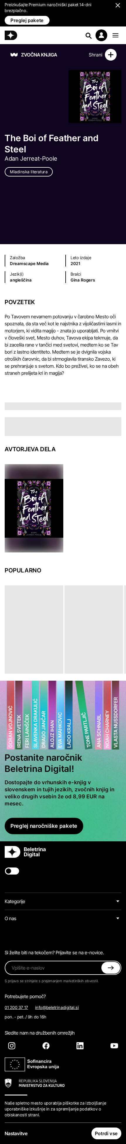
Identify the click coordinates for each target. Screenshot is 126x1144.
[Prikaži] (115, 35)
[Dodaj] (111, 55)
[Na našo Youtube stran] (114, 1045)
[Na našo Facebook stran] (46, 1045)
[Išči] (88, 35)
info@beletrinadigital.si (57, 1007)
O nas (10, 918)
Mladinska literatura (28, 171)
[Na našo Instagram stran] (11, 1045)
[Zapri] (110, 968)
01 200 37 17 (16, 1007)
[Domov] (11, 35)
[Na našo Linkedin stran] (80, 1045)
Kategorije (15, 901)
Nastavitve (16, 1133)
